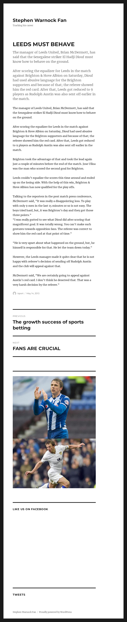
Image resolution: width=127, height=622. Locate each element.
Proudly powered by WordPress (55, 612)
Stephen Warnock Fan (39, 20)
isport (20, 293)
